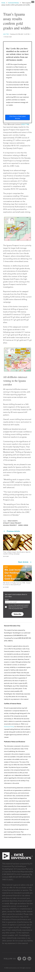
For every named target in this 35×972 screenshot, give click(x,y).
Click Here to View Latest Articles (17, 117)
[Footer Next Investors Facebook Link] (19, 958)
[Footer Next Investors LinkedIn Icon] (29, 958)
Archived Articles (13, 3)
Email (7, 599)
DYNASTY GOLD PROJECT (12, 523)
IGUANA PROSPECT (10, 525)
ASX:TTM (25, 124)
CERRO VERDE (23, 525)
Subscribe (17, 614)
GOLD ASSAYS (13, 521)
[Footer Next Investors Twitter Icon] (24, 958)
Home (3, 3)
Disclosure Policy (9, 726)
